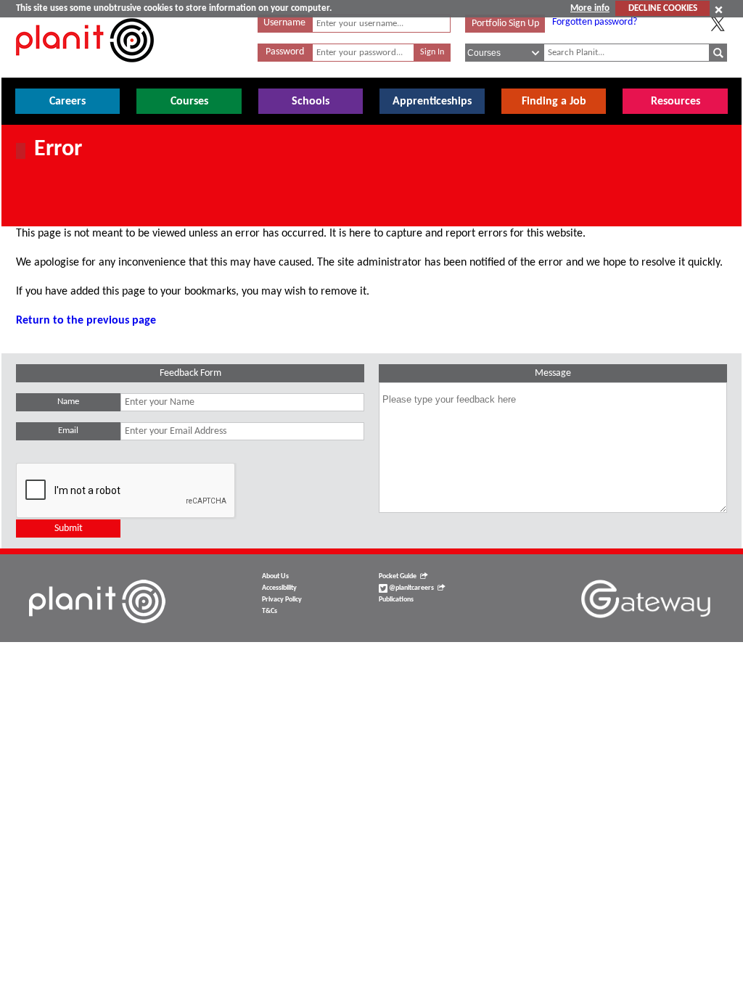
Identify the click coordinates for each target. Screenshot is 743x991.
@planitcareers (410, 588)
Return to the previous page (86, 320)
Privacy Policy (282, 599)
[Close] (718, 9)
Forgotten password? (594, 22)
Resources (675, 101)
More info (589, 8)
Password (285, 52)
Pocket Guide (397, 576)
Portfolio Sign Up (505, 23)
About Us (275, 576)
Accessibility (279, 588)
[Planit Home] (85, 70)
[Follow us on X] (717, 24)
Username (284, 23)
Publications (396, 599)
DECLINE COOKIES (662, 8)
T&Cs (269, 611)
